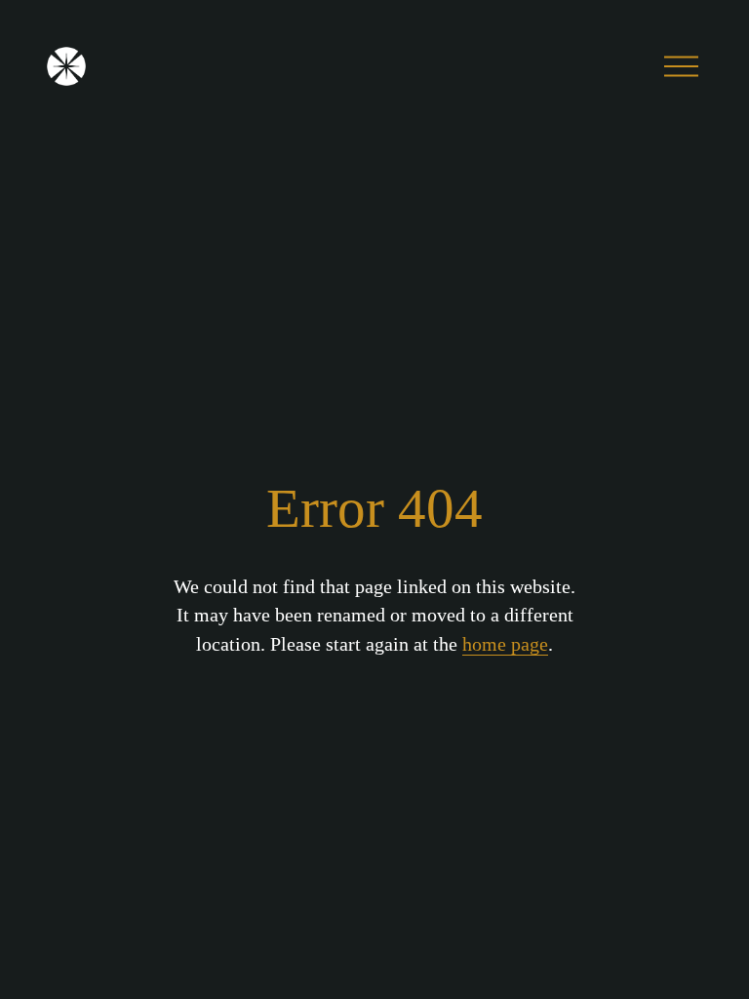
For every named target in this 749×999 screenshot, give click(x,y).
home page (505, 644)
